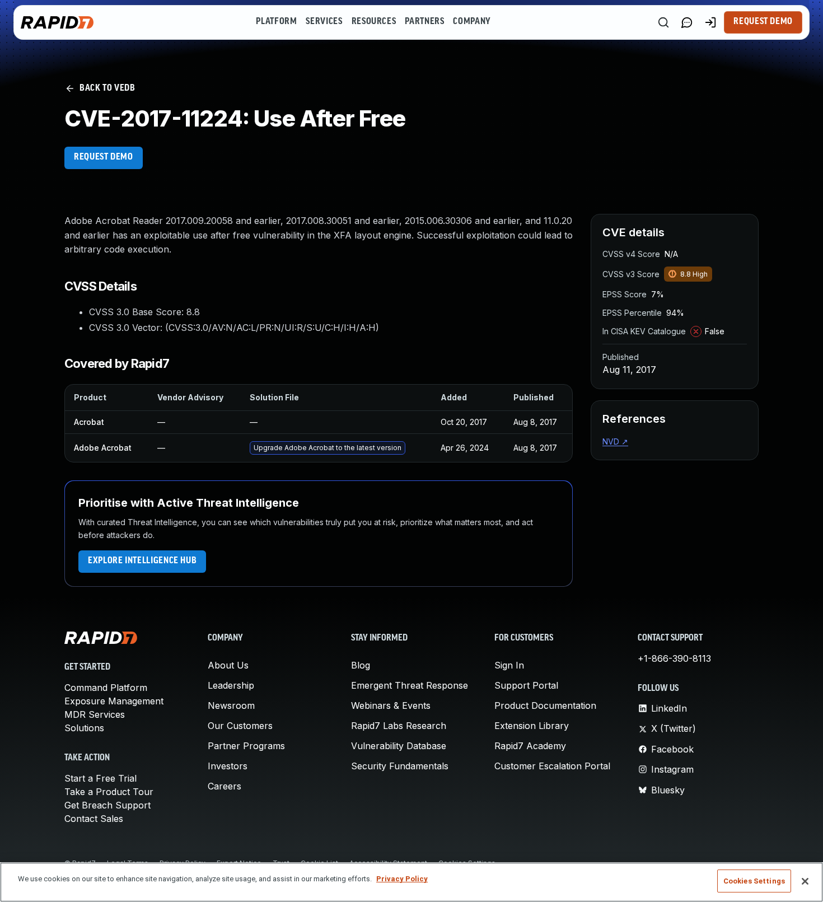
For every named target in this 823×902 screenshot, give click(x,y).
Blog (360, 665)
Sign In (509, 665)
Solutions (84, 727)
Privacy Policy (402, 879)
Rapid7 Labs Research (398, 725)
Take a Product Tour (108, 791)
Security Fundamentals (399, 766)
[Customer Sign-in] (710, 22)
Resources (374, 21)
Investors (227, 766)
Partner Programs (246, 745)
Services (324, 21)
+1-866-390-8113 (674, 658)
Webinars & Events (391, 705)
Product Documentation (545, 705)
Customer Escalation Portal (552, 766)
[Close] (805, 881)
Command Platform (105, 687)
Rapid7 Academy (530, 745)
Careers (224, 786)
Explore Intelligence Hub (142, 561)
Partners (424, 21)
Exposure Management (113, 701)
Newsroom (231, 705)
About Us (228, 665)
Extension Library (531, 725)
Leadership (231, 685)
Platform (276, 21)
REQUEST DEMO (103, 157)
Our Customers (240, 725)
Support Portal (526, 685)
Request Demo (763, 21)
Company (471, 21)
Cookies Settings (754, 881)
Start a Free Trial (100, 778)
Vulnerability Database (398, 745)
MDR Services (94, 714)
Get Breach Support (107, 805)
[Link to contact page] (687, 22)
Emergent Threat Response (409, 685)
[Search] (663, 22)
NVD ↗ (615, 441)
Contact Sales (93, 818)
